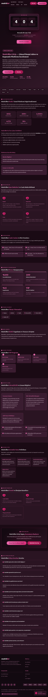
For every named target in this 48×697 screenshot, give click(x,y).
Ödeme (17, 4)
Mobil (35, 89)
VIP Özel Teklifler (4, 676)
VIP (21, 4)
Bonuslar (12, 4)
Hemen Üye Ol (42, 3)
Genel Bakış (4, 89)
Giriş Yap (33, 3)
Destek (25, 4)
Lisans (43, 89)
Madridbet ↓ (24, 41)
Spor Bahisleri (13, 2)
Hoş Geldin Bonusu (4, 674)
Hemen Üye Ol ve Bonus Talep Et (16, 543)
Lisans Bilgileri (27, 678)
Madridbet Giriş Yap (34, 543)
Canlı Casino (20, 2)
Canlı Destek (27, 674)
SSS (7, 92)
